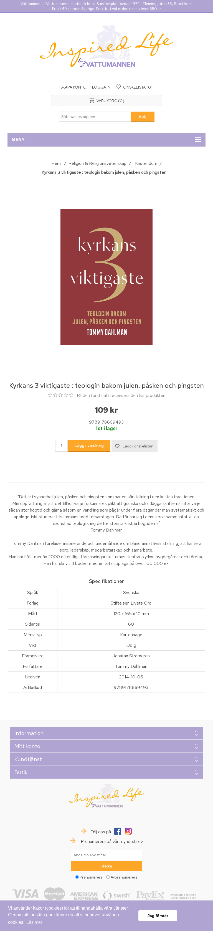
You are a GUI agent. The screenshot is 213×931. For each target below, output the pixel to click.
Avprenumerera (124, 876)
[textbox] (95, 117)
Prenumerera (91, 876)
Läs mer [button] (34, 922)
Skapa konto (73, 87)
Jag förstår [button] (158, 916)
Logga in (101, 87)
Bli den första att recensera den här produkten (121, 395)
